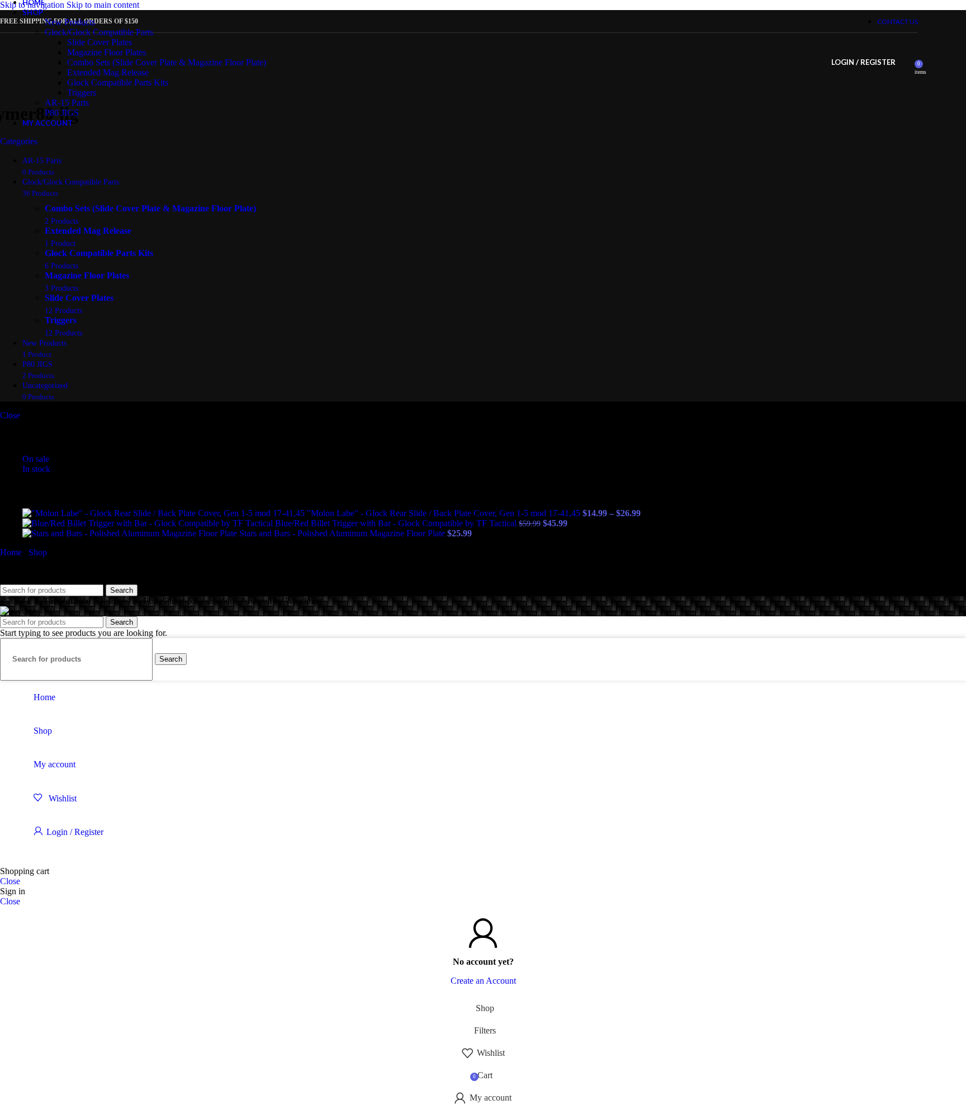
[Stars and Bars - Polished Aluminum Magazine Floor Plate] (130, 533)
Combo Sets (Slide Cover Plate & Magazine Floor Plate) (166, 62)
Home (12, 552)
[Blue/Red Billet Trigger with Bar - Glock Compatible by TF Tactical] (148, 523)
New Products (70, 22)
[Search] (906, 62)
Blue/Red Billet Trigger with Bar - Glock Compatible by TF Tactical (397, 523)
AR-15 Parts (67, 102)
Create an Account (483, 980)
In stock (36, 469)
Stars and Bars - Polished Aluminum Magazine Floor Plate (343, 533)
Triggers (81, 92)
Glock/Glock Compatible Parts (99, 32)
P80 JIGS (62, 112)
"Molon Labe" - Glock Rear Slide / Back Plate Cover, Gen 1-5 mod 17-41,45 (445, 513)
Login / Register (74, 832)
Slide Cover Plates (99, 42)
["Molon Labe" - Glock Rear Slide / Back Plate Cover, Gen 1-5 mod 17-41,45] (164, 513)
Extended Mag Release (108, 72)
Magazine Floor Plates (106, 52)
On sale (35, 459)
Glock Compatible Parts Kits (117, 82)
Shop (39, 552)
